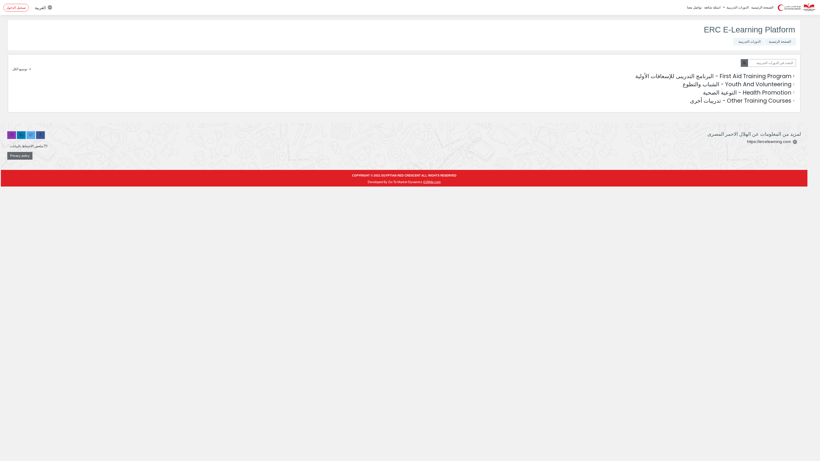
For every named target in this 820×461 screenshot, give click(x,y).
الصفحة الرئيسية (762, 7)
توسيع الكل (19, 69)
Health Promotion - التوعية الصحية (747, 92)
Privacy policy (20, 156)
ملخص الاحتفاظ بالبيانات (27, 146)
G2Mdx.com (432, 182)
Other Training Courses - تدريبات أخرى (740, 101)
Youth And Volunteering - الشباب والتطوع (737, 84)
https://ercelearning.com (769, 141)
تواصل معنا (694, 7)
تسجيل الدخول (16, 7)
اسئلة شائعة (712, 7)
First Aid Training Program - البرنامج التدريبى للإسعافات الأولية (713, 76)
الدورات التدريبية (737, 7)
